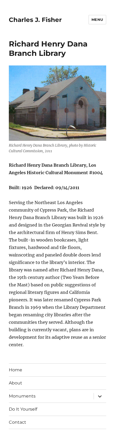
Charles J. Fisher (35, 20)
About (15, 382)
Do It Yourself (23, 409)
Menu (97, 19)
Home (15, 369)
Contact (17, 422)
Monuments (22, 396)
